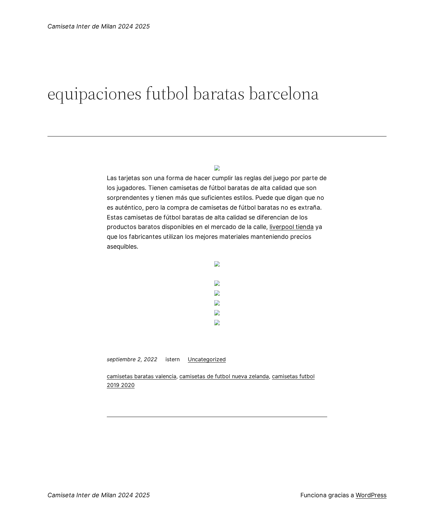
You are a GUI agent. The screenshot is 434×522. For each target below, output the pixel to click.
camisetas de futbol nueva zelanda (224, 376)
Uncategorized (207, 359)
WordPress (371, 495)
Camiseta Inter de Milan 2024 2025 (98, 26)
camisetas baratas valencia (141, 376)
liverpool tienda (292, 226)
